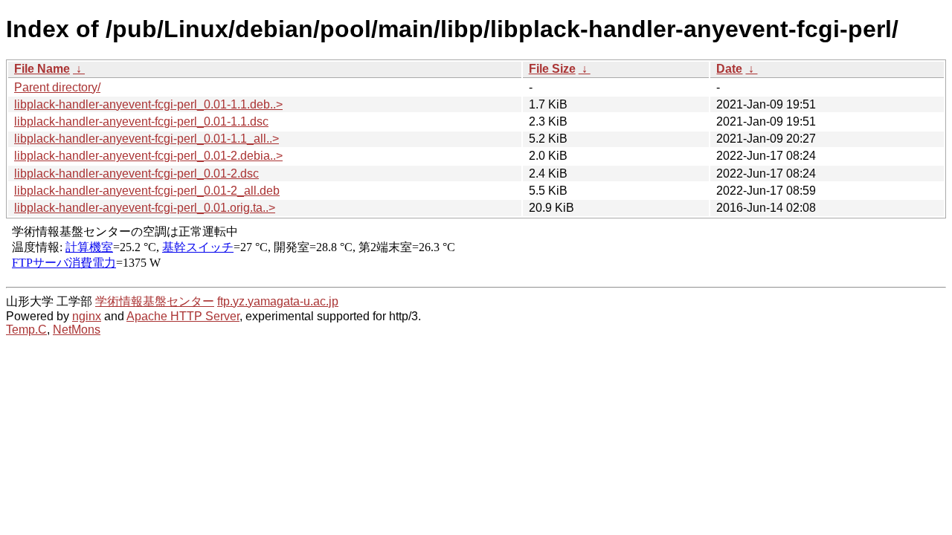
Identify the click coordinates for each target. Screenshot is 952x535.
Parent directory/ (57, 87)
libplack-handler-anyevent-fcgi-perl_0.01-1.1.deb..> (148, 104)
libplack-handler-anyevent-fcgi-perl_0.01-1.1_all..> (146, 138)
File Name (42, 68)
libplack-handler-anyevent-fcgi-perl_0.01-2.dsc (136, 173)
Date (729, 68)
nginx (86, 316)
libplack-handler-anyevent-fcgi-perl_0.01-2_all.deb (147, 190)
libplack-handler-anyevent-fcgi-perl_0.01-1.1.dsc (141, 121)
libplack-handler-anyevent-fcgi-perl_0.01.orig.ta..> (144, 207)
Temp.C (26, 329)
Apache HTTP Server (182, 316)
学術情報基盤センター (154, 301)
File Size (552, 68)
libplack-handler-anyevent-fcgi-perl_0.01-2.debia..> (148, 155)
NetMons (76, 329)
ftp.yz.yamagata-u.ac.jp (277, 301)
